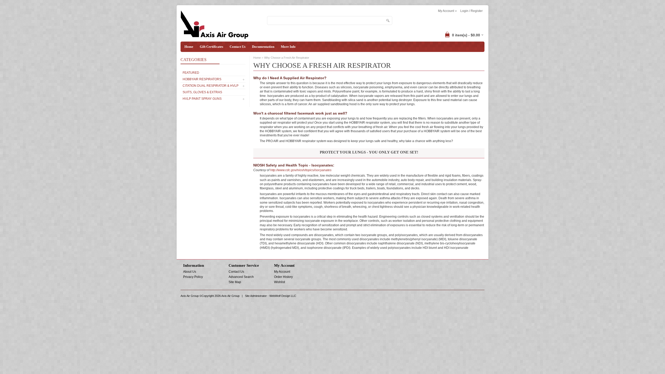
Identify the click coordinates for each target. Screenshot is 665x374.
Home (188, 47)
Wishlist (279, 282)
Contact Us (237, 47)
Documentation (263, 47)
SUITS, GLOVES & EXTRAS (202, 92)
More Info (288, 47)
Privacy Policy (193, 277)
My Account (282, 271)
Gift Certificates (211, 47)
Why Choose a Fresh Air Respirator (286, 57)
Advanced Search (241, 277)
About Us (189, 271)
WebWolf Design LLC (282, 295)
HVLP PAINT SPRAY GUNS (202, 99)
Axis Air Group (230, 295)
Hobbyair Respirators (202, 79)
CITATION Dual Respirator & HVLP (210, 86)
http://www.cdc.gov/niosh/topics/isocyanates (300, 170)
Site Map (235, 282)
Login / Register (471, 11)
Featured (191, 73)
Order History (283, 277)
